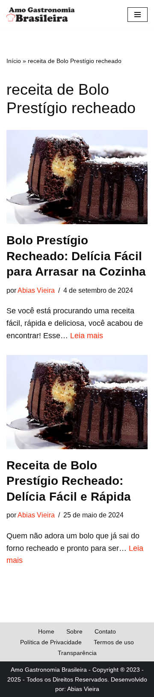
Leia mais (86, 335)
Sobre (74, 631)
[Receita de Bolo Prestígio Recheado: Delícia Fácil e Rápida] (77, 402)
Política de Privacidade (51, 642)
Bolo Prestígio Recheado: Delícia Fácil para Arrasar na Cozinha (76, 256)
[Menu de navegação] (137, 14)
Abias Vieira (36, 290)
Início (13, 60)
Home (46, 631)
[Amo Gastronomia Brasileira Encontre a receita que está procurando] (40, 14)
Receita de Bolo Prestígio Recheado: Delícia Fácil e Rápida (68, 481)
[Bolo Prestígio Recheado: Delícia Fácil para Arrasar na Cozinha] (77, 177)
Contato (105, 631)
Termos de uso (114, 642)
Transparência (77, 652)
